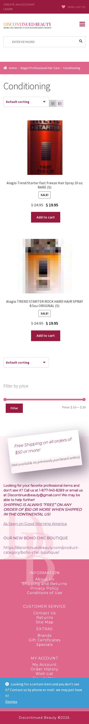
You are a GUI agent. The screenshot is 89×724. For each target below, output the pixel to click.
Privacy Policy (44, 588)
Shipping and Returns (44, 584)
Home (13, 68)
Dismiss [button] (11, 701)
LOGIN (8, 9)
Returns (44, 617)
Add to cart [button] (46, 217)
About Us (44, 579)
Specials (44, 644)
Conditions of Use (44, 593)
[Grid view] (52, 103)
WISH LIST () (77, 7)
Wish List (44, 674)
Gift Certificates (44, 640)
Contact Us (44, 613)
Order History (44, 669)
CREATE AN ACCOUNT (19, 4)
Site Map (44, 622)
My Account (44, 664)
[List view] (59, 103)
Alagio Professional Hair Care (40, 68)
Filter (14, 408)
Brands (44, 635)
